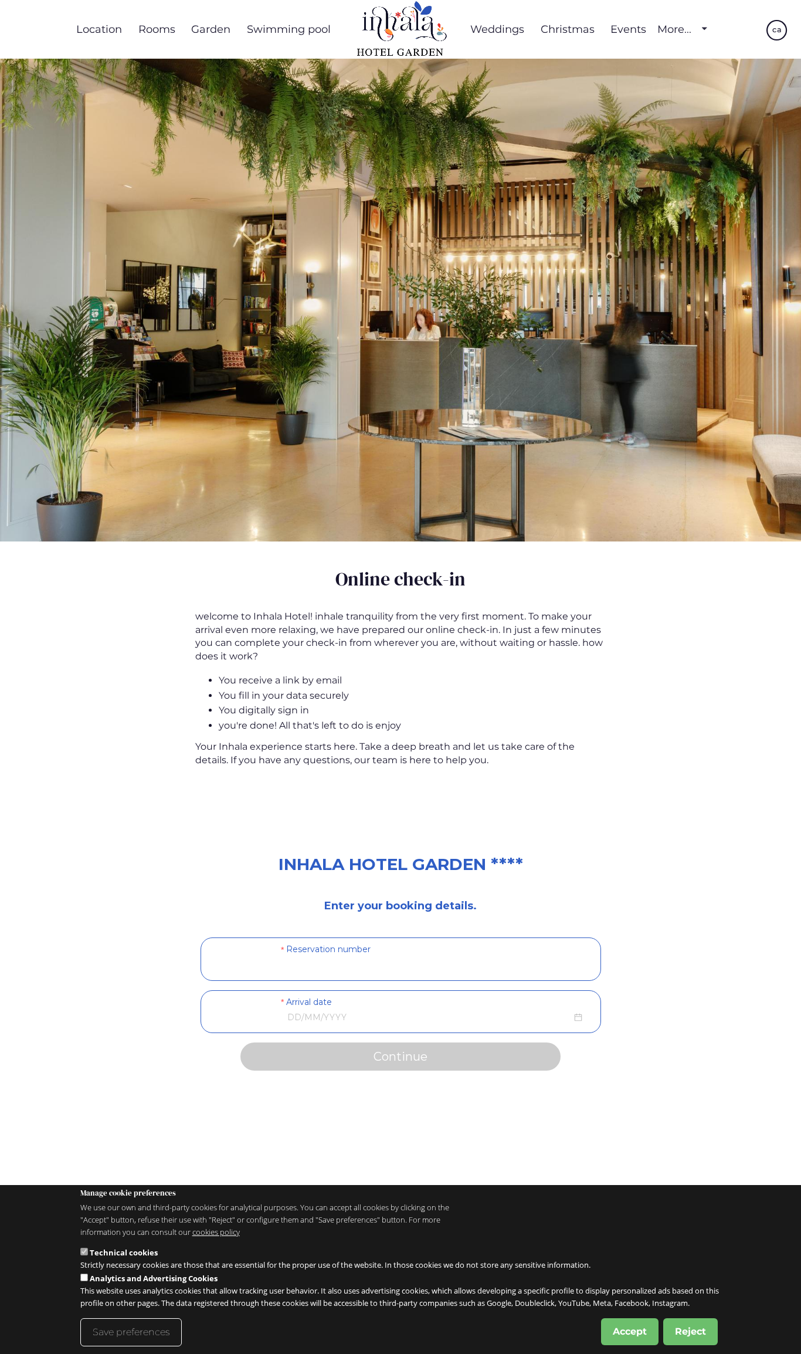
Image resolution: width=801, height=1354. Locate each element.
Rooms (156, 29)
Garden (210, 29)
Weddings (497, 29)
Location (99, 29)
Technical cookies (124, 1252)
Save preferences (131, 1332)
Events (628, 29)
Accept (630, 1331)
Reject (690, 1331)
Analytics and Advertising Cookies (154, 1278)
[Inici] (400, 29)
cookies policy (216, 1232)
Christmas (568, 29)
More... (674, 29)
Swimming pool (289, 29)
